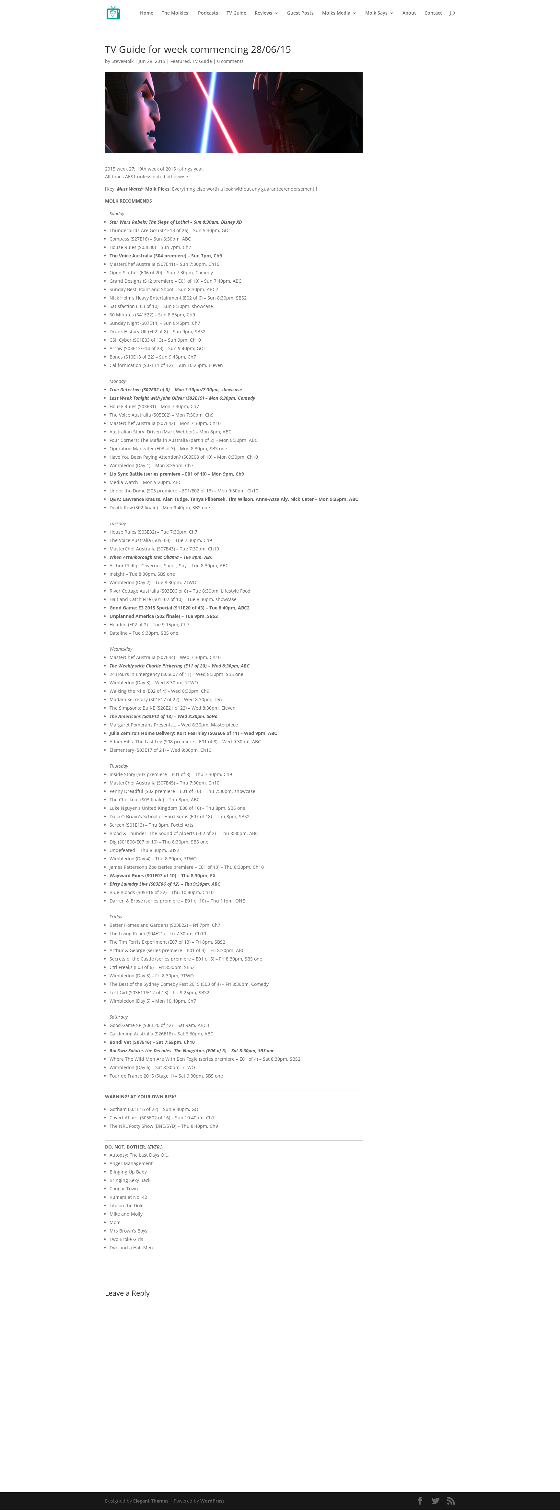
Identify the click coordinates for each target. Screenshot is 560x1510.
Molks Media (336, 13)
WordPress (212, 1501)
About (409, 13)
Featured (180, 61)
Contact (433, 13)
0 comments (230, 61)
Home (146, 13)
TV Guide (236, 13)
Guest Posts (300, 13)
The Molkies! (176, 13)
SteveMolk (122, 61)
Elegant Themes (151, 1501)
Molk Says (376, 13)
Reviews (263, 13)
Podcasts (208, 13)
